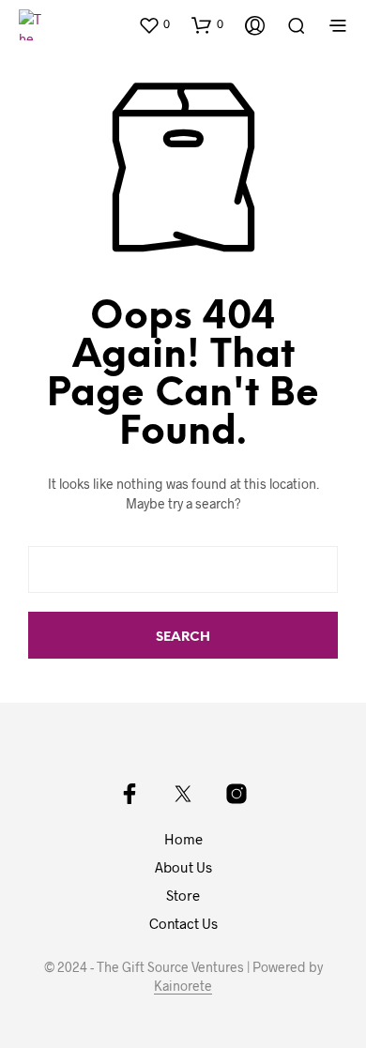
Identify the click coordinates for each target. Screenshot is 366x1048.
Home (183, 838)
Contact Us (183, 923)
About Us (183, 866)
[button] (154, 24)
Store (183, 895)
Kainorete (183, 986)
